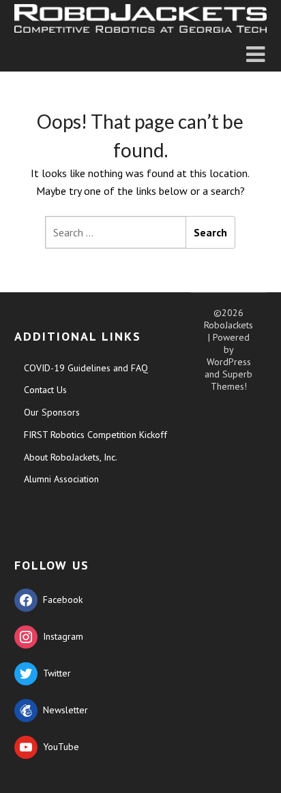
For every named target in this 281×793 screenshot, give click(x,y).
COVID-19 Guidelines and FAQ (86, 368)
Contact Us (45, 390)
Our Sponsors (52, 412)
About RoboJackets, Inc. (70, 457)
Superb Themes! (232, 380)
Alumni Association (61, 479)
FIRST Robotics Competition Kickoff (95, 435)
